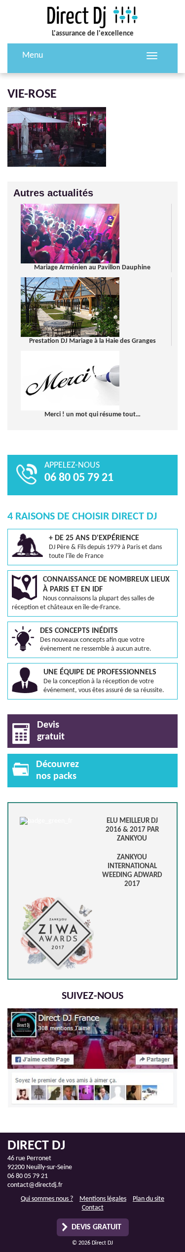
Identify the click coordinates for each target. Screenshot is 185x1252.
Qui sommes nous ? (47, 1199)
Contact (93, 1208)
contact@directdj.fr (35, 1185)
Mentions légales (102, 1199)
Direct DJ (92, 17)
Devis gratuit (96, 1227)
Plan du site (148, 1199)
